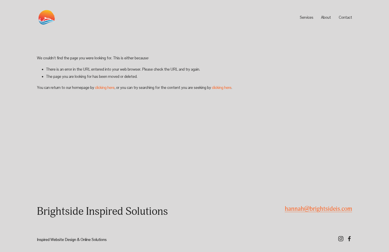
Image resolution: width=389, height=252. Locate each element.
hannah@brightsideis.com (318, 209)
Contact (345, 17)
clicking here (105, 87)
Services (306, 17)
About (326, 17)
